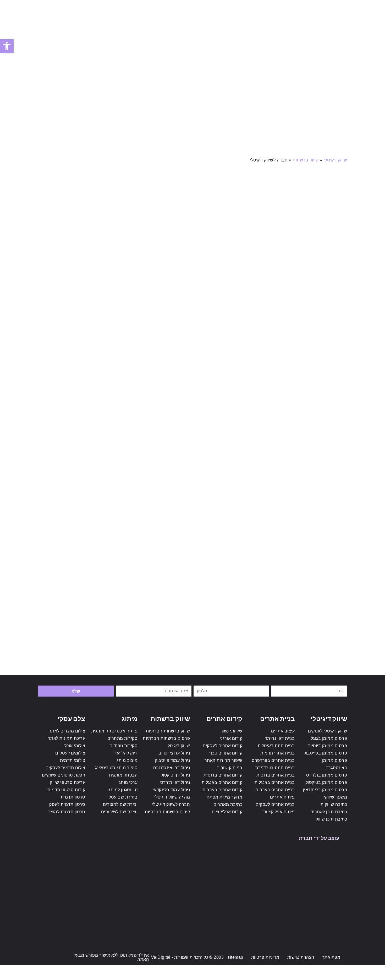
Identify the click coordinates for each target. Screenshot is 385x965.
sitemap (235, 957)
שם (343, 681)
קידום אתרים (224, 718)
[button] (7, 46)
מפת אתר (331, 957)
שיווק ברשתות (306, 160)
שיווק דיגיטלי (335, 160)
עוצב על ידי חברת (319, 837)
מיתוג (130, 718)
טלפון (263, 681)
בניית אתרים (277, 718)
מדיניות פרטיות (265, 957)
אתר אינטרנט (178, 681)
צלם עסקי (71, 718)
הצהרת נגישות (300, 957)
